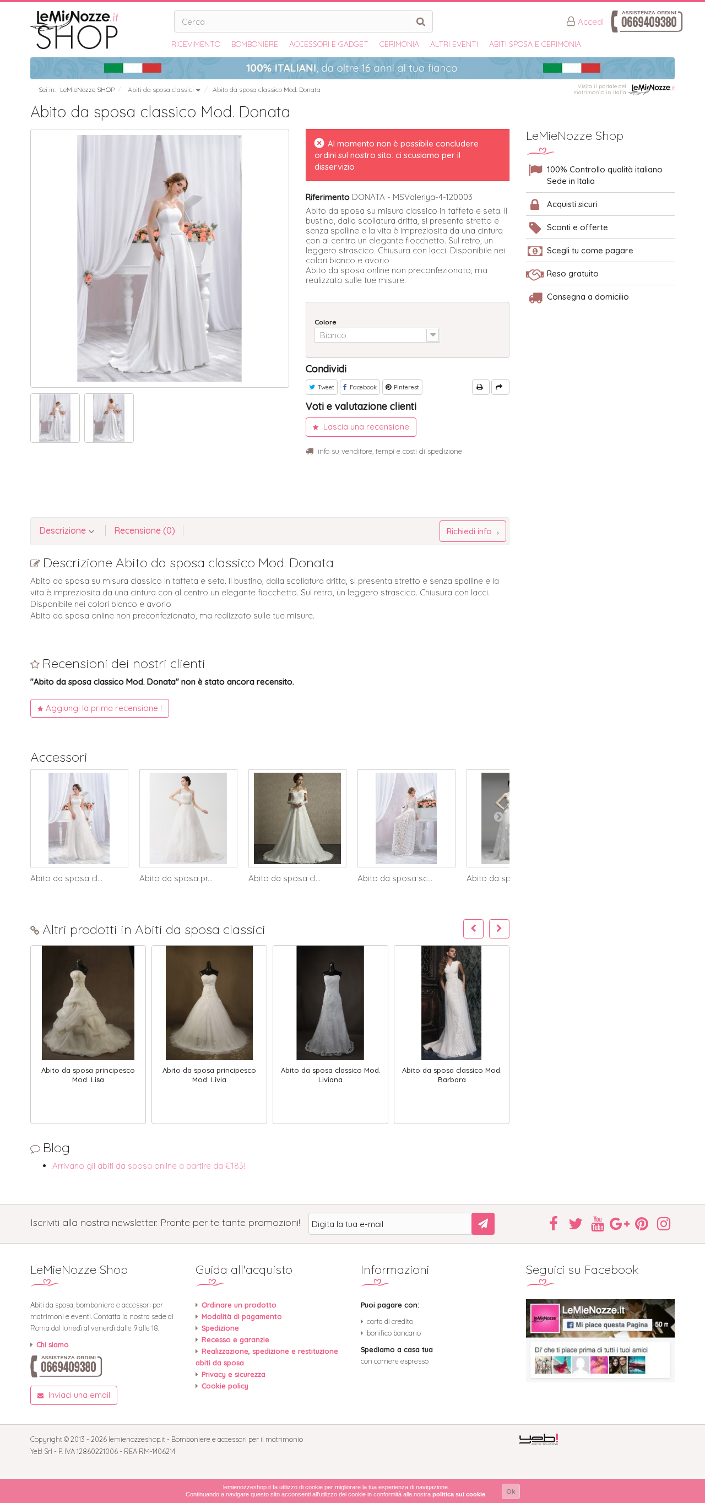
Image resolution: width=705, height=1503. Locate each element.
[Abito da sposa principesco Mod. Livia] (209, 1003)
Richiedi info (470, 531)
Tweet (325, 387)
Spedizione (220, 1327)
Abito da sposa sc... (394, 878)
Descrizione (63, 530)
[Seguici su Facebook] (600, 1340)
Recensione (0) (144, 530)
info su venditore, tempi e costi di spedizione (390, 451)
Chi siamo (52, 1344)
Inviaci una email (78, 1395)
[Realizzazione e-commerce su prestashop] (538, 1439)
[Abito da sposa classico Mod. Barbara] (451, 1003)
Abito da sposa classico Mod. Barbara (452, 1075)
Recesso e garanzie (235, 1339)
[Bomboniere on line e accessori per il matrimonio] (98, 29)
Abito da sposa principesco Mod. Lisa (88, 1075)
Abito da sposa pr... (176, 878)
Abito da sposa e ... (503, 878)
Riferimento (328, 197)
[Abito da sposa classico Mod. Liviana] (330, 1003)
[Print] (481, 387)
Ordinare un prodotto (239, 1304)
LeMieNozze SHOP (87, 89)
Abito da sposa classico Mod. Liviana (331, 1075)
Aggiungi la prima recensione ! (104, 708)
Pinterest (405, 387)
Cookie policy (225, 1385)
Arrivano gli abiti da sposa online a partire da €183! (148, 1165)
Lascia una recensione (365, 426)
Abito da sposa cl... (66, 878)
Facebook (362, 387)
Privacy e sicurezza (233, 1374)
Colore (326, 322)
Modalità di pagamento (242, 1316)
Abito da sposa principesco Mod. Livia (209, 1075)
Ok (511, 1491)
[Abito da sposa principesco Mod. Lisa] (88, 1003)
